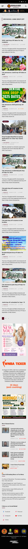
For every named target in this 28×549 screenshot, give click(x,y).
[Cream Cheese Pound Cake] (5, 466)
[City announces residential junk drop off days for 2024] (14, 161)
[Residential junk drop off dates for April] (14, 243)
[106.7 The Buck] (4, 531)
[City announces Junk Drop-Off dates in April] (14, 63)
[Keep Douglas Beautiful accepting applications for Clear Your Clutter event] (14, 127)
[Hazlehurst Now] (23, 531)
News (4, 25)
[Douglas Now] (14, 6)
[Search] (25, 6)
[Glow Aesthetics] (14, 340)
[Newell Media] (14, 541)
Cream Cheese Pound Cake (17, 464)
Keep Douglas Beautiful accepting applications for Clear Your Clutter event (12, 138)
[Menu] (3, 6)
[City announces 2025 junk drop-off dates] (14, 95)
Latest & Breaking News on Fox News (13, 474)
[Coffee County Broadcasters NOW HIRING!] (14, 406)
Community (5, 57)
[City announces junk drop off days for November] (14, 275)
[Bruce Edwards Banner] (14, 10)
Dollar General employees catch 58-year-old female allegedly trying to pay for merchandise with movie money (17, 456)
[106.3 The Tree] (10, 531)
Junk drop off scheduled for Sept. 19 (13, 302)
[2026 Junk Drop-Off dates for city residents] (14, 31)
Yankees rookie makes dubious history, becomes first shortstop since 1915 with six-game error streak (14, 499)
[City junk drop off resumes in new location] (14, 211)
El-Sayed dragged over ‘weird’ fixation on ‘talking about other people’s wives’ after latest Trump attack (14, 485)
